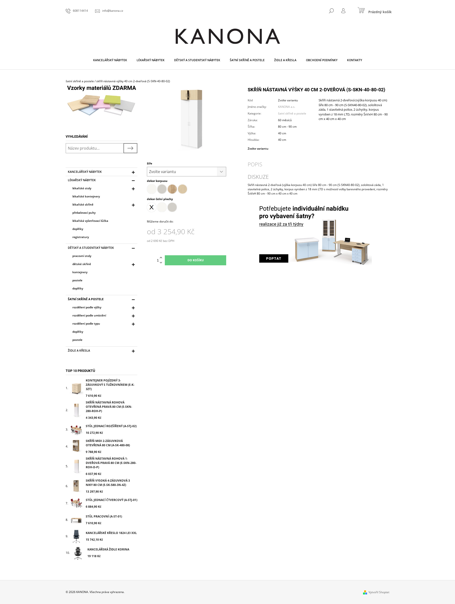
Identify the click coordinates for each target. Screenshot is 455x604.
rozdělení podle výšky (86, 307)
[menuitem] (110, 60)
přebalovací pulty (84, 213)
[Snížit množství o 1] (161, 262)
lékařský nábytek (82, 180)
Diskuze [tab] (258, 177)
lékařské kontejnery (86, 196)
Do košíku (195, 260)
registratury (80, 237)
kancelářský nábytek (85, 172)
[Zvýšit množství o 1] (161, 257)
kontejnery (79, 272)
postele (77, 280)
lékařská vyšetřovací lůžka (90, 221)
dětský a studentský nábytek (91, 248)
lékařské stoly (81, 188)
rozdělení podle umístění (89, 315)
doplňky (77, 229)
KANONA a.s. (286, 107)
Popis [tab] (255, 164)
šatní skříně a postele (86, 299)
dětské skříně (81, 264)
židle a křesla (79, 350)
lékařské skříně (82, 204)
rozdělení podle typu (86, 323)
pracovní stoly (81, 256)
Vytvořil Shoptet (379, 592)
